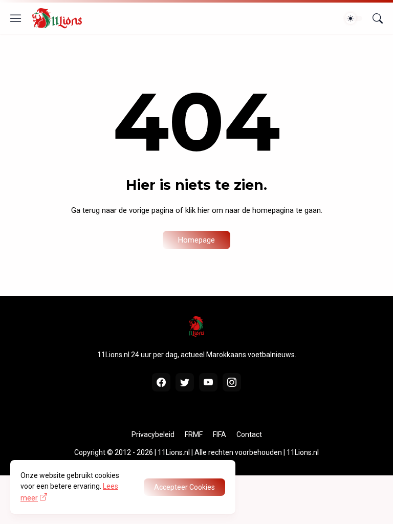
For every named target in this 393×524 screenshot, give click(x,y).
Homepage (196, 240)
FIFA (219, 434)
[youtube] (208, 382)
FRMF (194, 434)
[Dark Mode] (353, 18)
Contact (249, 434)
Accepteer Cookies (184, 487)
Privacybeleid (153, 434)
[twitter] (185, 382)
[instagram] (232, 382)
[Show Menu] (16, 18)
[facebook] (161, 382)
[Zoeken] (377, 18)
